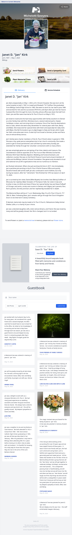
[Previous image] (39, 404)
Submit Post (61, 306)
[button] (53, 326)
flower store (58, 220)
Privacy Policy (30, 526)
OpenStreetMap (38, 529)
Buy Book (50, 253)
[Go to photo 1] (53, 414)
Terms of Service (41, 526)
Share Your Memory (60, 274)
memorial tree (29, 220)
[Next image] (68, 404)
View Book (40, 253)
